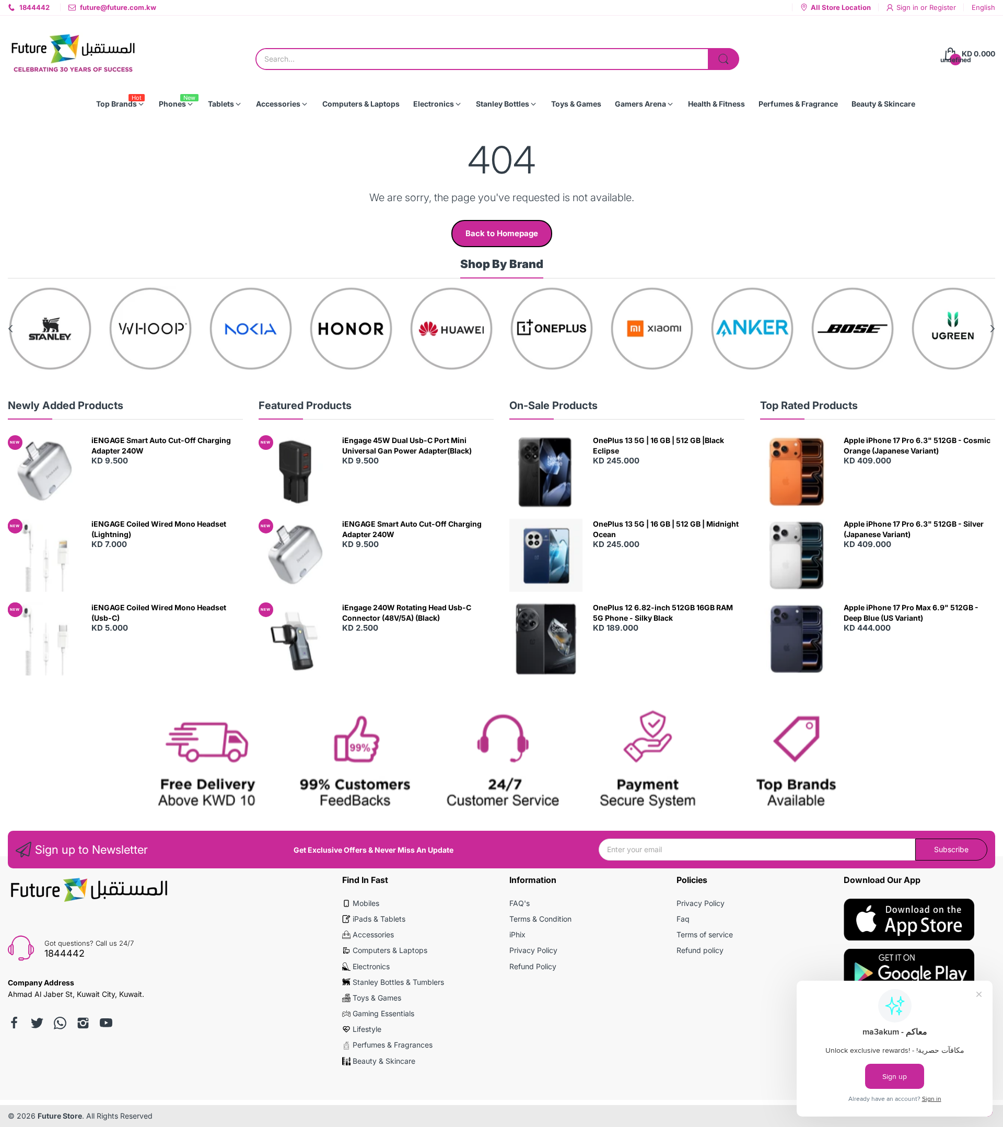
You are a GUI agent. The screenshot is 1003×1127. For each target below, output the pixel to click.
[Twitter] (37, 1023)
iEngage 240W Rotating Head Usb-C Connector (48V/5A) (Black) (406, 612)
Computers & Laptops (390, 950)
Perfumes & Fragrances (393, 1044)
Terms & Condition (540, 918)
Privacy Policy (533, 950)
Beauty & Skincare (384, 1060)
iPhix (517, 934)
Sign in (908, 7)
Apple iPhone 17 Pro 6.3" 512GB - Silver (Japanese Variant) (914, 529)
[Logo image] (50, 328)
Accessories (373, 934)
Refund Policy (532, 966)
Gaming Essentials (383, 1013)
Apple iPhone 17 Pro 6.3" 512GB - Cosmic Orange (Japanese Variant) (917, 445)
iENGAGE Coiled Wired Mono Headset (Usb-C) (158, 612)
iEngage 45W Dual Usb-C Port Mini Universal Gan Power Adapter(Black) (407, 445)
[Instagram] (83, 1023)
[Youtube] (106, 1023)
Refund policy (700, 950)
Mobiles (366, 903)
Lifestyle (367, 1029)
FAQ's (519, 903)
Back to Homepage (501, 233)
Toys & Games (377, 997)
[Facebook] (14, 1023)
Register (942, 7)
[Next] (10, 328)
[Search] (723, 59)
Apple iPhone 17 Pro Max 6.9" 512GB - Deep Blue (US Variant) (911, 612)
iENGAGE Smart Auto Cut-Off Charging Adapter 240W (161, 445)
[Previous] (992, 328)
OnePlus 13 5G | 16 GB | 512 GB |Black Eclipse (658, 445)
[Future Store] (73, 54)
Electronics (371, 966)
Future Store (60, 1115)
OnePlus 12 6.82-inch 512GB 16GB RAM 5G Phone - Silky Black (663, 612)
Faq (683, 918)
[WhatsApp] (60, 1023)
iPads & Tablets (379, 918)
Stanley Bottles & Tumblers (398, 982)
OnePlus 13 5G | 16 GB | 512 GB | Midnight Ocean (666, 529)
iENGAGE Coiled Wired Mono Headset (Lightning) (158, 529)
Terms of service (705, 934)
